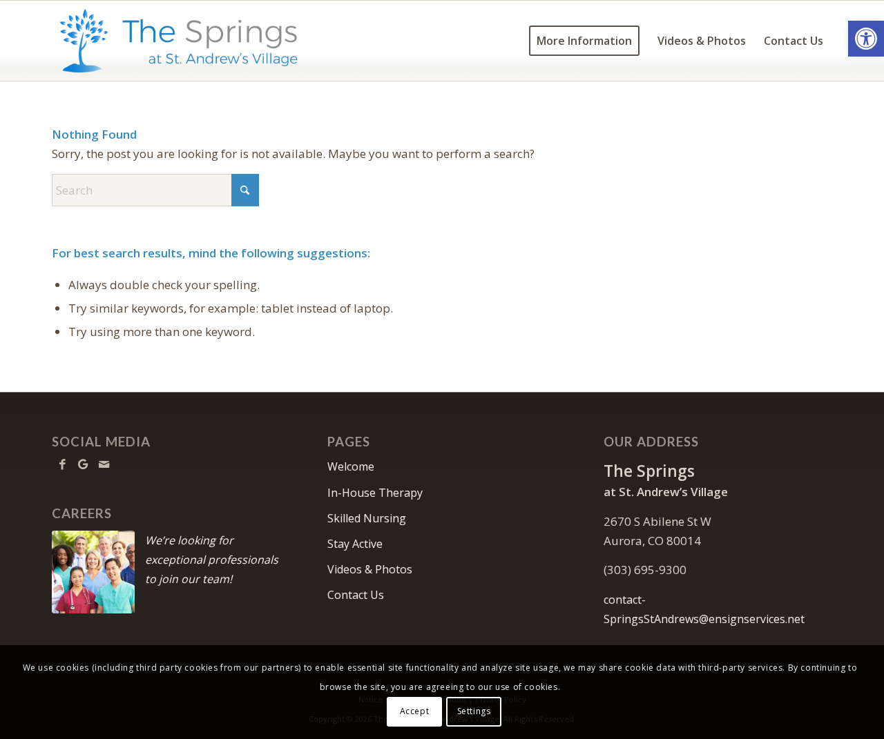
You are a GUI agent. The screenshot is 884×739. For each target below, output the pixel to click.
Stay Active (355, 543)
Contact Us (355, 594)
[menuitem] (584, 41)
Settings (474, 711)
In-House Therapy (375, 492)
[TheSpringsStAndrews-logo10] (178, 41)
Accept (415, 711)
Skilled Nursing (366, 518)
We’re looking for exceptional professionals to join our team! (211, 560)
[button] (866, 39)
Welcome (350, 466)
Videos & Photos (369, 569)
